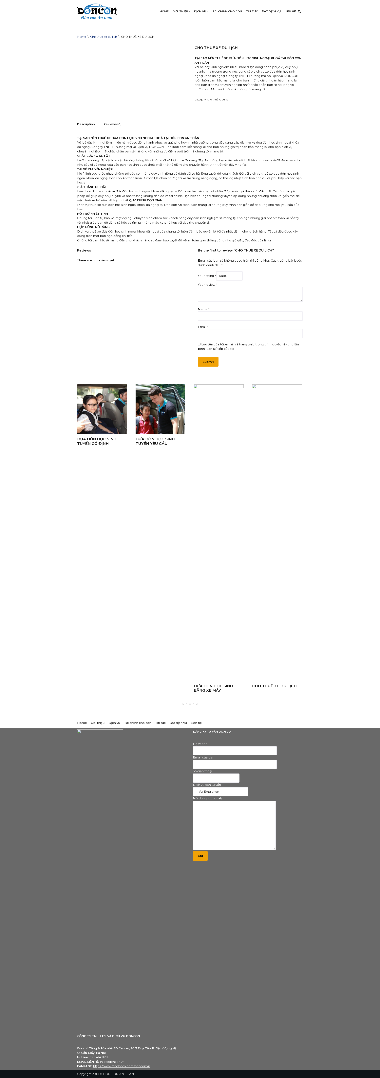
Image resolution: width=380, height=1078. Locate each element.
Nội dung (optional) (207, 798)
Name (204, 309)
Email (203, 327)
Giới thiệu (98, 723)
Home (164, 11)
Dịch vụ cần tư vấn (207, 785)
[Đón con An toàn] (97, 11)
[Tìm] (299, 11)
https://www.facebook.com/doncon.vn (121, 1066)
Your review (208, 285)
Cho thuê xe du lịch (103, 37)
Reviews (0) (113, 124)
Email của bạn (203, 757)
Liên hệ (290, 11)
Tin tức (252, 11)
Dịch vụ (114, 723)
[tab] (86, 124)
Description (86, 124)
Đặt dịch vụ (271, 11)
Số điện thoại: (203, 771)
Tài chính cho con (227, 11)
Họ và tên (200, 744)
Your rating (207, 276)
